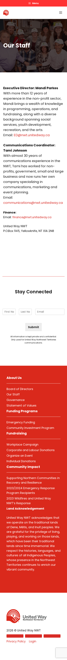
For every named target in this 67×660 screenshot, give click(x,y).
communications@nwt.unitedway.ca (33, 202)
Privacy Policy (16, 641)
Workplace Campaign (22, 444)
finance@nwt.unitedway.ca (31, 217)
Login (32, 641)
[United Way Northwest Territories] (6, 12)
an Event (26, 456)
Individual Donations (21, 461)
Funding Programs (22, 411)
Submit (33, 327)
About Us (14, 377)
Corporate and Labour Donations (31, 450)
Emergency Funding (21, 422)
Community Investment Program (30, 428)
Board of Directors (20, 389)
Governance (16, 400)
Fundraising (17, 433)
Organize (13, 456)
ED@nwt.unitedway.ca (32, 135)
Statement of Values (21, 405)
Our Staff (13, 394)
